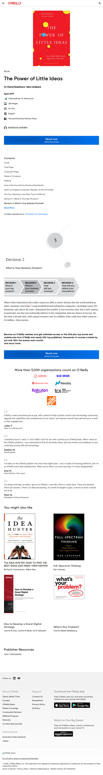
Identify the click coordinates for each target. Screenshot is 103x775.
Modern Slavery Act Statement (63, 769)
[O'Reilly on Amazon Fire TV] (63, 736)
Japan (6, 741)
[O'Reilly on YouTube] (19, 678)
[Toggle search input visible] (100, 3)
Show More (9, 208)
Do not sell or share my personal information (20, 758)
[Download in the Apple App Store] (62, 707)
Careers (6, 700)
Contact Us (37, 696)
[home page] (14, 3)
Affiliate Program (10, 716)
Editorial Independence (39, 769)
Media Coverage (10, 708)
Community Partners (12, 712)
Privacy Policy (38, 704)
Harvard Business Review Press (22, 118)
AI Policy (36, 708)
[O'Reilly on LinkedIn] (14, 678)
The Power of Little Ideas (36, 214)
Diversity (7, 720)
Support (36, 691)
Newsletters (37, 700)
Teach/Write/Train (11, 696)
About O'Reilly (10, 691)
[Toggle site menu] (3, 3)
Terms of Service (9, 769)
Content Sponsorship (12, 723)
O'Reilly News (9, 704)
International (10, 731)
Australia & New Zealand (14, 737)
